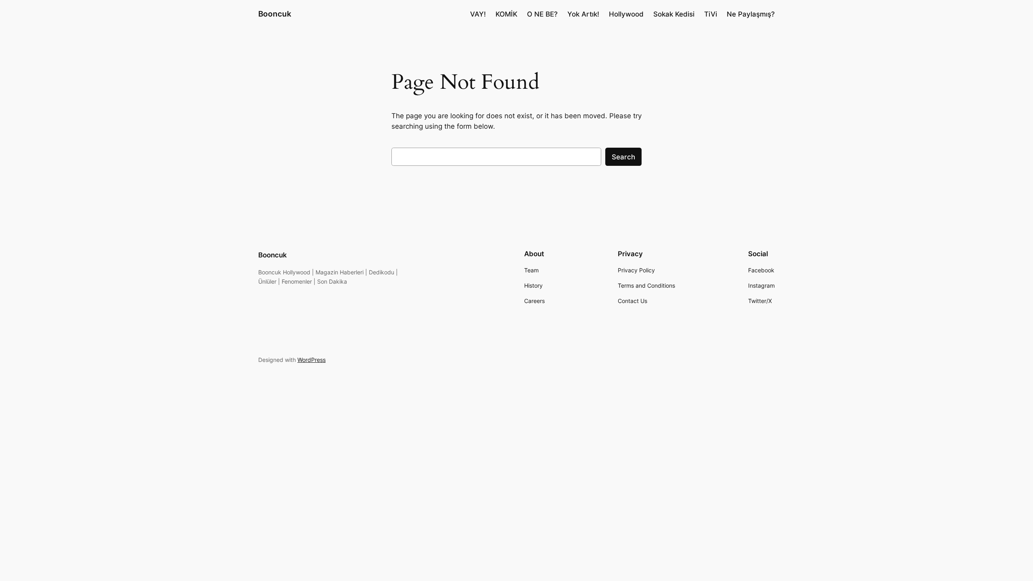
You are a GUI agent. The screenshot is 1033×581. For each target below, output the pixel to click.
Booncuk (274, 14)
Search (623, 157)
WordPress (311, 359)
